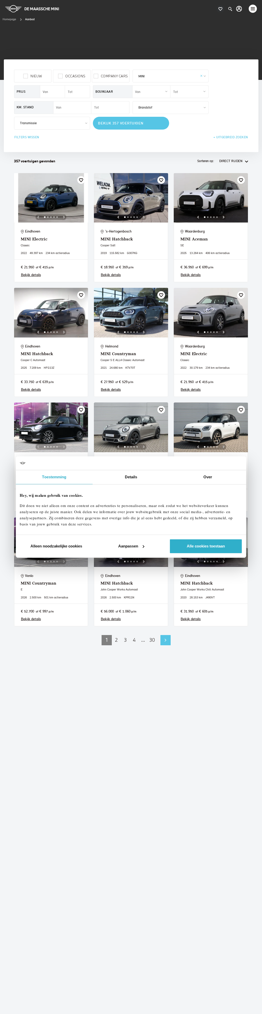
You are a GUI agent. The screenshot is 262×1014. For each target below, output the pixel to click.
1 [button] (106, 640)
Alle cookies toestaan (206, 546)
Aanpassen (128, 546)
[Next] (64, 217)
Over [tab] (207, 477)
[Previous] (38, 217)
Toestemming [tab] (54, 477)
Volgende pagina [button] (165, 640)
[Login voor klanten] (239, 9)
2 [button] (116, 640)
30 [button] (152, 640)
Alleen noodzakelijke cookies (56, 546)
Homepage (9, 19)
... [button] (143, 640)
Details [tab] (131, 477)
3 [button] (125, 640)
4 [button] (134, 640)
